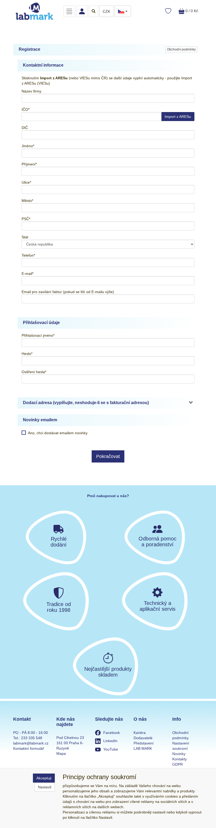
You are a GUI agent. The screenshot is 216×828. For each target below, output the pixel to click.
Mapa (61, 753)
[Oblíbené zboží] (168, 11)
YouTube (110, 749)
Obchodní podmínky (181, 49)
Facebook (111, 732)
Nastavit (44, 787)
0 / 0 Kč (191, 11)
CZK (106, 11)
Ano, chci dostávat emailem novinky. (58, 433)
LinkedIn (110, 741)
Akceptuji (43, 778)
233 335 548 (31, 738)
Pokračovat (108, 456)
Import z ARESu (178, 116)
